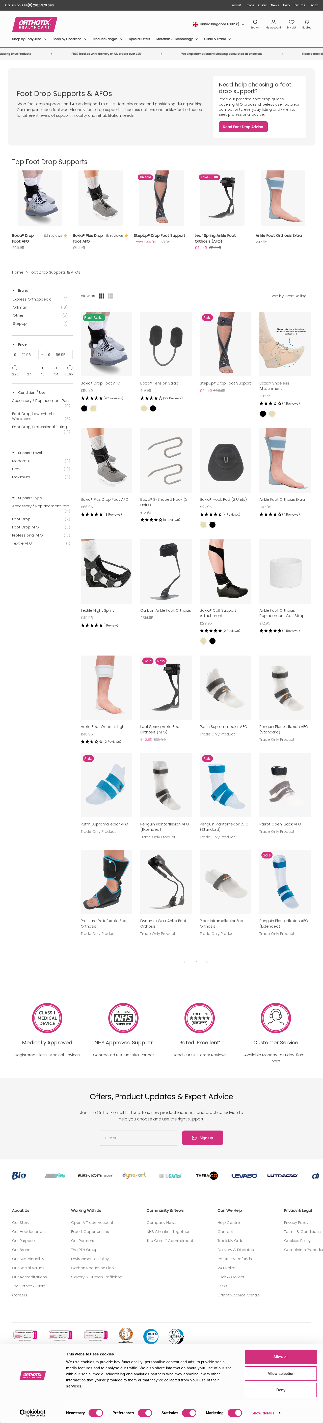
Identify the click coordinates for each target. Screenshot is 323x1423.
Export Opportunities (90, 1231)
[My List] (291, 24)
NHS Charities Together (168, 1231)
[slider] (14, 367)
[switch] (145, 1413)
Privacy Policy (296, 1222)
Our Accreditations (29, 1277)
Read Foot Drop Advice (243, 126)
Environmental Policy (90, 1258)
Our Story (20, 1222)
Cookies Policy (297, 1240)
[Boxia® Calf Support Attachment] (225, 571)
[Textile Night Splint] (106, 571)
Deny (280, 1390)
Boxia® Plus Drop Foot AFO (88, 238)
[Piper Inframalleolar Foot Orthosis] (225, 882)
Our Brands (22, 1249)
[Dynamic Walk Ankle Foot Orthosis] (166, 882)
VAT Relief (226, 1267)
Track (313, 5)
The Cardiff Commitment (170, 1240)
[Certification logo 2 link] (60, 1336)
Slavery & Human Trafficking (96, 1277)
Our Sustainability (28, 1258)
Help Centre (229, 1222)
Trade (249, 5)
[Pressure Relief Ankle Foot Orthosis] (106, 882)
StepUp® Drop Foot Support (159, 235)
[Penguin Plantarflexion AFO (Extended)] (166, 785)
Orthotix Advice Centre (239, 1295)
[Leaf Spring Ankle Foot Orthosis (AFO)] (166, 688)
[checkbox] (41, 299)
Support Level (29, 452)
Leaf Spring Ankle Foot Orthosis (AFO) (215, 238)
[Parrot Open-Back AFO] (285, 785)
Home (17, 272)
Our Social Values (28, 1267)
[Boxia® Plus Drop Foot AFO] (106, 460)
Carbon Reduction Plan (92, 1267)
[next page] (207, 962)
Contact (225, 1231)
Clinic (262, 5)
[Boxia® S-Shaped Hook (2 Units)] (166, 460)
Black (84, 408)
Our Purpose (23, 1240)
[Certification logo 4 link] (125, 1336)
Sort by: (289, 296)
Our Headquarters (29, 1231)
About (236, 5)
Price (22, 344)
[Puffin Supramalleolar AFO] (225, 688)
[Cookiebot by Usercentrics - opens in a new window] (33, 1413)
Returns (299, 5)
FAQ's (223, 1286)
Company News (161, 1222)
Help (286, 5)
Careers (19, 1295)
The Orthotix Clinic (28, 1286)
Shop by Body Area (26, 39)
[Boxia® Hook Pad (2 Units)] (225, 460)
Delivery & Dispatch (236, 1249)
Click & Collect (231, 1277)
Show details (262, 1413)
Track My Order (231, 1240)
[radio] (101, 296)
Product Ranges (105, 39)
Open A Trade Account (92, 1222)
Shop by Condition (67, 39)
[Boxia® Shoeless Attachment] (285, 344)
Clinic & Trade (215, 39)
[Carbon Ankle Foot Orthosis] (166, 571)
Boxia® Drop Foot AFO (23, 238)
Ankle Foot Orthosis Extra (279, 235)
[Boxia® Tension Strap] (166, 344)
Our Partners (82, 1240)
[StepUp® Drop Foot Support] (225, 344)
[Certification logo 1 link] (24, 1336)
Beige (93, 408)
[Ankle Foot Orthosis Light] (106, 688)
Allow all (280, 1357)
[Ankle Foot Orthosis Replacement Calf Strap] (285, 571)
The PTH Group (84, 1249)
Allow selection (280, 1373)
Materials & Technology (174, 39)
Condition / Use (31, 392)
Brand (22, 290)
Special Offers (139, 39)
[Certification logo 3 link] (95, 1336)
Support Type (29, 497)
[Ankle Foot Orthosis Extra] (285, 460)
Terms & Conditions (302, 1231)
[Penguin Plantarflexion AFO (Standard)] (285, 688)
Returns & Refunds (235, 1258)
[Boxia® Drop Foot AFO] (106, 344)
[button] (106, 398)
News (275, 5)
